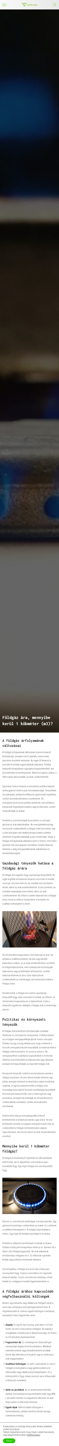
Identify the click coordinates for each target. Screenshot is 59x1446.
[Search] (55, 4)
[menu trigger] (5, 4)
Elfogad (9, 1441)
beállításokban (33, 1435)
